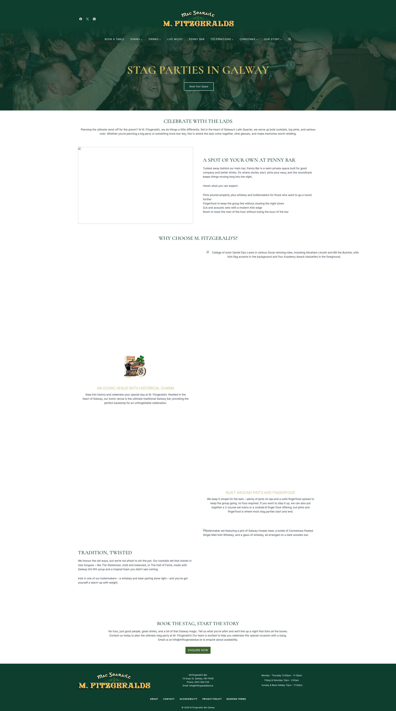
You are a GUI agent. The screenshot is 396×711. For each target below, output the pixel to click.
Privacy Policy (212, 699)
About (154, 699)
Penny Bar (196, 39)
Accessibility (188, 699)
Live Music (175, 39)
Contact (169, 699)
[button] (290, 39)
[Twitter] (87, 19)
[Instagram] (94, 19)
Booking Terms (236, 699)
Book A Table (114, 39)
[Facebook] (80, 19)
